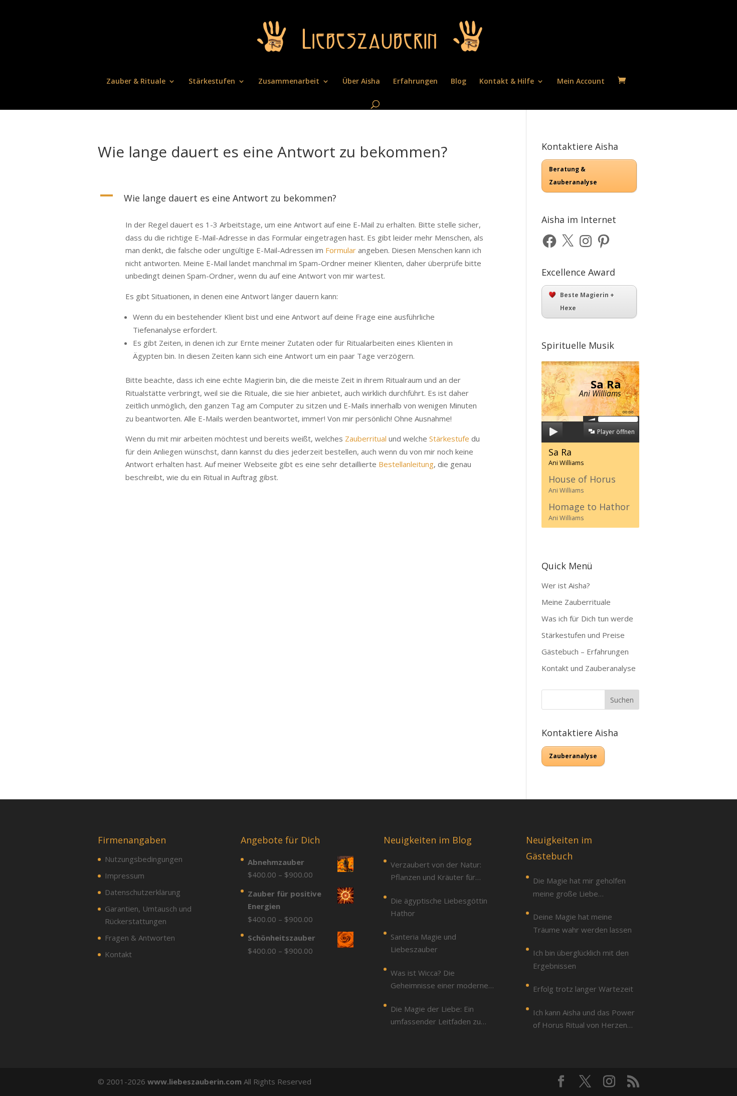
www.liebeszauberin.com (194, 1081)
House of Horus (582, 484)
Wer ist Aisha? (565, 585)
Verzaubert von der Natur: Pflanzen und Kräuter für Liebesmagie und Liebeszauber (436, 871)
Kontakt (118, 954)
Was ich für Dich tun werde (587, 618)
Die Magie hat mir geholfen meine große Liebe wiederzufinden (579, 887)
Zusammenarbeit (288, 82)
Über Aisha (361, 82)
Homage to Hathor (589, 511)
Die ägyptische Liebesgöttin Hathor (439, 907)
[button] (297, 200)
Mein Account (581, 82)
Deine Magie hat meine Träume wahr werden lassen (582, 923)
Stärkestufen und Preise (583, 635)
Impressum (124, 875)
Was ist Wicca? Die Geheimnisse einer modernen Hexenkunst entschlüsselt (441, 980)
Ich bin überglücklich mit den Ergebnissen (581, 959)
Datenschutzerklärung (142, 892)
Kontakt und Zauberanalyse (588, 668)
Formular (340, 250)
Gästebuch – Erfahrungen (585, 651)
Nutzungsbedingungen (143, 859)
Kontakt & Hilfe (506, 82)
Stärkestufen (212, 82)
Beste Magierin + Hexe (587, 301)
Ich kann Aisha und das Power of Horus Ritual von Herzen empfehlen (584, 1019)
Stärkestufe (449, 438)
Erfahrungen (415, 82)
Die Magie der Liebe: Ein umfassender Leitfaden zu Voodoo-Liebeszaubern (436, 1016)
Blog (458, 82)
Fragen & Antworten (140, 938)
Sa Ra (566, 457)
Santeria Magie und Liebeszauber (423, 943)
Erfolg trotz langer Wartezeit (583, 989)
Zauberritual (366, 438)
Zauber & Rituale (135, 82)
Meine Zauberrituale (576, 602)
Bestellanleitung (406, 464)
